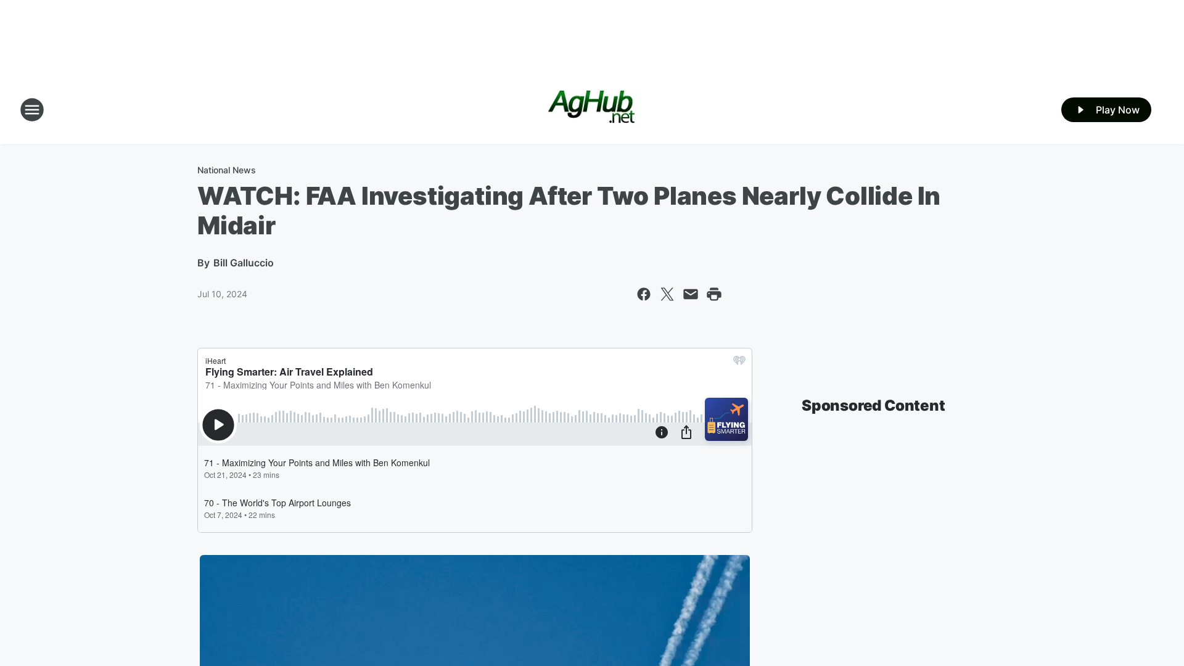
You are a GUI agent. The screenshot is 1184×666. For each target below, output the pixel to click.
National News (226, 170)
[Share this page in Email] (690, 294)
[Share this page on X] (667, 294)
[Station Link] (592, 110)
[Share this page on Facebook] (643, 294)
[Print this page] (714, 294)
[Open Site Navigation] (32, 109)
